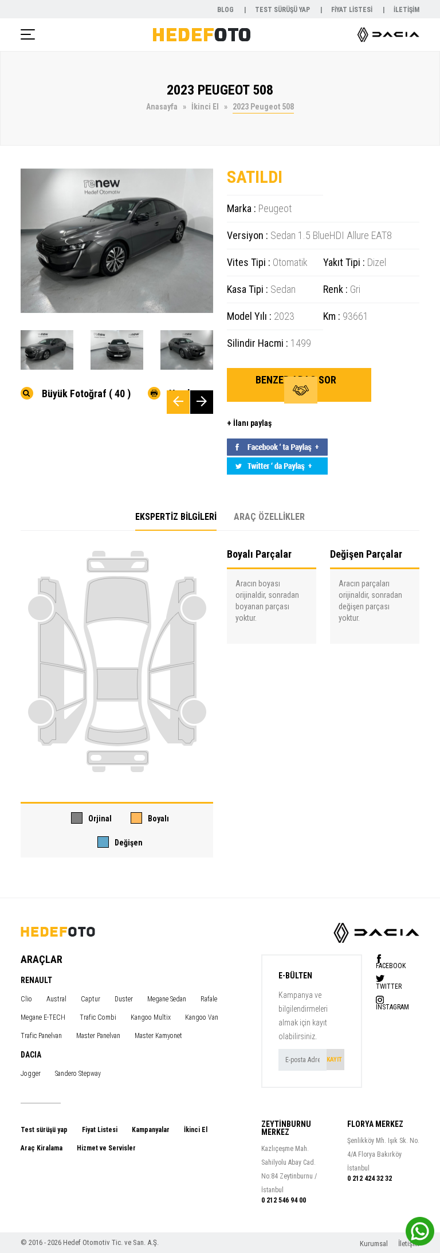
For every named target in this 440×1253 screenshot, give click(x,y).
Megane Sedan (166, 999)
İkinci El (195, 1129)
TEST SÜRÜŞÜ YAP (283, 10)
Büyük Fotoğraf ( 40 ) (86, 393)
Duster (124, 999)
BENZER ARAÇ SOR (296, 380)
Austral (56, 999)
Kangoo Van (201, 1017)
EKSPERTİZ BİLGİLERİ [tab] (176, 516)
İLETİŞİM (406, 10)
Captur (90, 999)
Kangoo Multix (151, 1017)
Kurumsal (375, 1243)
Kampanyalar (151, 1129)
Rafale (209, 999)
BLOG (226, 10)
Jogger (31, 1073)
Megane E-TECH (43, 1017)
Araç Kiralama (41, 1148)
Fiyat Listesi (99, 1129)
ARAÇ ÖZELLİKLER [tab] (269, 516)
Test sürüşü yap (44, 1129)
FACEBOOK (391, 965)
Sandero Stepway (78, 1073)
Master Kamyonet (158, 1035)
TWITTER (389, 986)
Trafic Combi (98, 1017)
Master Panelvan (98, 1035)
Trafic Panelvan (41, 1035)
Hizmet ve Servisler (106, 1148)
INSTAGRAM (392, 1007)
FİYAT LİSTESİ (352, 10)
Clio (26, 999)
